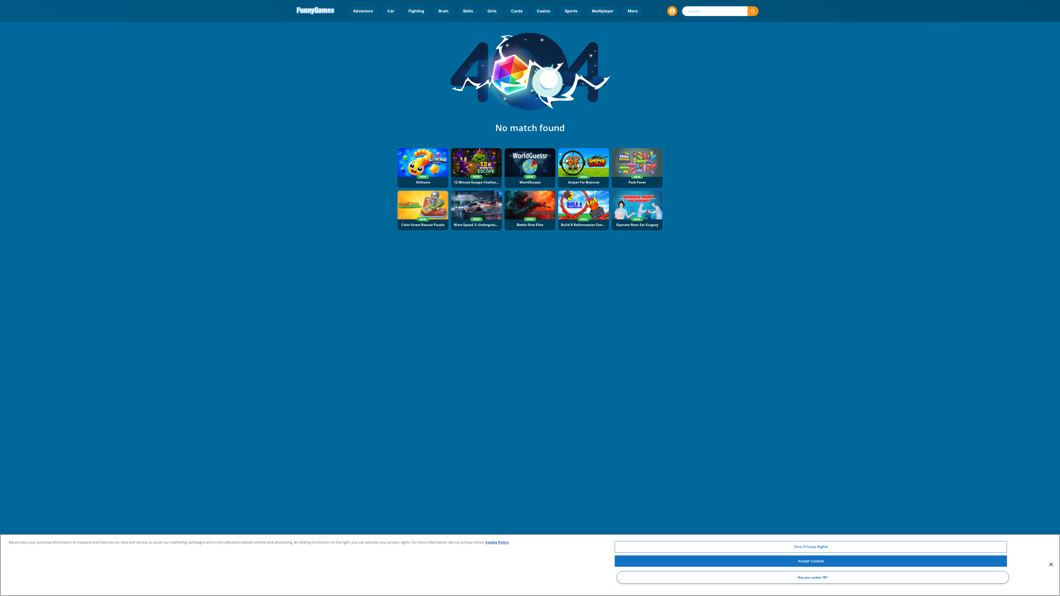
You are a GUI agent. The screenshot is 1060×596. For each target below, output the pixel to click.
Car (390, 11)
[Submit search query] (753, 11)
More (633, 11)
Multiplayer (602, 11)
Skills (468, 11)
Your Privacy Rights (811, 546)
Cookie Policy (497, 542)
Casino (543, 11)
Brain (444, 11)
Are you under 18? (813, 577)
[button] (672, 11)
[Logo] (315, 11)
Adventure (363, 11)
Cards (517, 11)
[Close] (1051, 564)
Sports (571, 11)
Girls (492, 11)
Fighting (416, 11)
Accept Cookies (811, 560)
